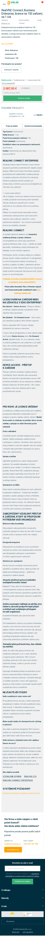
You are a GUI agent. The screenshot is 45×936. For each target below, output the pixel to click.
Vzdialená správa (12, 776)
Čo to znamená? (8, 83)
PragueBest (29, 932)
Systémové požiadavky (33, 126)
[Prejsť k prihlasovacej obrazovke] (36, 3)
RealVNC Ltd (5, 23)
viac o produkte (7, 44)
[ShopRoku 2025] (27, 914)
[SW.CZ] (13, 3)
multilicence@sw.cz (12, 844)
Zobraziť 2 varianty (11, 70)
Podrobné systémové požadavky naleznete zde (21, 793)
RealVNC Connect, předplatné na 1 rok (16, 115)
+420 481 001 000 (30, 844)
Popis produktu (12, 126)
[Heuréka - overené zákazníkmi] (12, 914)
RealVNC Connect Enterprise (18, 780)
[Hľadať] (32, 3)
